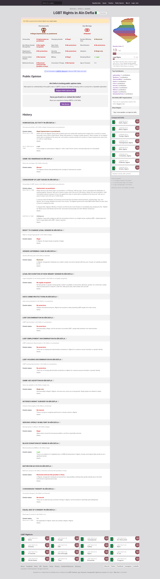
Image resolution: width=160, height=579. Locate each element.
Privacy (57, 566)
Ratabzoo (116, 77)
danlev (115, 81)
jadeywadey (116, 75)
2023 (44, 199)
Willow (115, 90)
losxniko (115, 88)
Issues (104, 3)
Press (36, 566)
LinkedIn (136, 566)
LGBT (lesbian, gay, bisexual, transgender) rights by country (87, 572)
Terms (51, 566)
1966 (31, 133)
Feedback (29, 566)
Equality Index (96, 3)
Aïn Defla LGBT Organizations (122, 97)
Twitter (113, 566)
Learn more (53, 21)
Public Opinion (119, 3)
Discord (106, 566)
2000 (53, 135)
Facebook (120, 566)
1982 (32, 190)
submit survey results (130, 63)
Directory (78, 566)
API (40, 566)
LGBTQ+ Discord (61, 71)
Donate (45, 566)
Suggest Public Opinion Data (65, 90)
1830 (28, 146)
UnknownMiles (117, 79)
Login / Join (134, 3)
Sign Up (116, 572)
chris (114, 83)
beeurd (115, 85)
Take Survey (65, 104)
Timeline (110, 3)
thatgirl (115, 92)
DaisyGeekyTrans (118, 94)
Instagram (128, 566)
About (23, 566)
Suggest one (121, 104)
